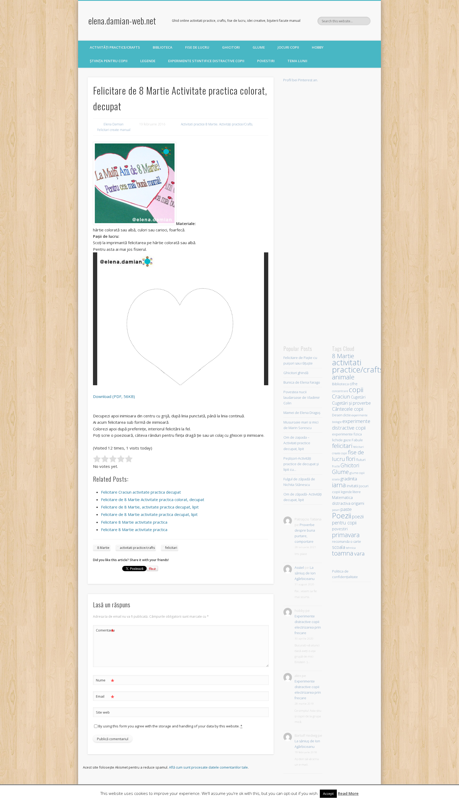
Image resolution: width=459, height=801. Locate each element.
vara (359, 553)
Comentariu (105, 631)
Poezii (341, 515)
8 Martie (103, 547)
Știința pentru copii (109, 60)
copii (356, 389)
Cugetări (358, 397)
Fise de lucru (197, 47)
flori (350, 459)
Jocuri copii (288, 47)
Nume (105, 681)
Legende (147, 60)
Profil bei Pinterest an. (300, 80)
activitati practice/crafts (137, 547)
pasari (336, 510)
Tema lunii (297, 60)
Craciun (341, 396)
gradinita (349, 479)
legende (346, 492)
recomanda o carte (346, 541)
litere (356, 491)
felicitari (171, 547)
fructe (336, 466)
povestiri (340, 528)
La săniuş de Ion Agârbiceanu (305, 573)
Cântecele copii (347, 409)
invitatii (352, 485)
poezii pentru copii (348, 519)
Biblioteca (162, 47)
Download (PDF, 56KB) (114, 396)
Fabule (357, 439)
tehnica (351, 548)
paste (346, 509)
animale (343, 376)
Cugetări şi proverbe (351, 403)
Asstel (299, 567)
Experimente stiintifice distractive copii (206, 60)
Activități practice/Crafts (115, 47)
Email (105, 697)
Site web (103, 712)
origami (357, 503)
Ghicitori (231, 47)
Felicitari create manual (113, 130)
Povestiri (266, 60)
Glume (259, 47)
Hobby (318, 47)
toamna (342, 553)
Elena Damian (114, 124)
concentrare (340, 391)
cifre (354, 383)
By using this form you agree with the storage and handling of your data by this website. (170, 726)
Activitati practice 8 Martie (199, 124)
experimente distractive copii (351, 424)
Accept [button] (328, 793)
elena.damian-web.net (122, 20)
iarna (339, 485)
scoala (338, 547)
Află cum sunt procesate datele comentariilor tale (208, 767)
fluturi (361, 459)
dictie (347, 415)
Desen (337, 415)
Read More (348, 793)
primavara (346, 535)
